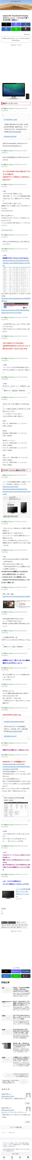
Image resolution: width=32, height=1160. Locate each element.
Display (5, 922)
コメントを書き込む (16, 1127)
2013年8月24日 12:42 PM (7, 1096)
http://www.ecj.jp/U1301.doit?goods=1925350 (16, 596)
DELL (10, 925)
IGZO (13, 646)
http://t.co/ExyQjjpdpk (14, 131)
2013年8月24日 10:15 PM (7, 1110)
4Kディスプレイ (22, 922)
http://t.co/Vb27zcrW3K (15, 731)
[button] (25, 29)
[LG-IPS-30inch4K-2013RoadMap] (16, 305)
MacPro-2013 (6, 927)
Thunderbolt (12, 922)
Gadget (22, 925)
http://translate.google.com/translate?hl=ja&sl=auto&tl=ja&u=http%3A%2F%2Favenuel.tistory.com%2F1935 (16, 766)
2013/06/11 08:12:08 (10, 136)
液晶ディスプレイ (22, 927)
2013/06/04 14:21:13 (10, 736)
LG (27, 925)
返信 (28, 1103)
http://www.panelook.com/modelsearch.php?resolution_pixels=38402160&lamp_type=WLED (16, 263)
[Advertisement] (16, 62)
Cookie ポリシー (10, 1150)
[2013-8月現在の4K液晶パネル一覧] (17, 279)
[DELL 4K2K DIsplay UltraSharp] (16, 809)
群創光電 (15, 390)
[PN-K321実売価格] (17, 604)
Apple (4, 925)
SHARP (14, 927)
